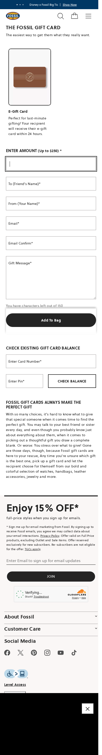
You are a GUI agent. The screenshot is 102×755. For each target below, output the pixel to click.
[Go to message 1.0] (17, 4)
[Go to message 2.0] (20, 4)
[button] (87, 708)
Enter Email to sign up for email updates (43, 560)
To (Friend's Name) (23, 183)
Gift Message (19, 263)
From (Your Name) (23, 203)
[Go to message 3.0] (23, 4)
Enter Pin (15, 381)
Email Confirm (19, 243)
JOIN (51, 576)
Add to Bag (51, 320)
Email (13, 223)
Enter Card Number (24, 361)
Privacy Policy (49, 536)
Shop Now (70, 4)
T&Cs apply (33, 549)
